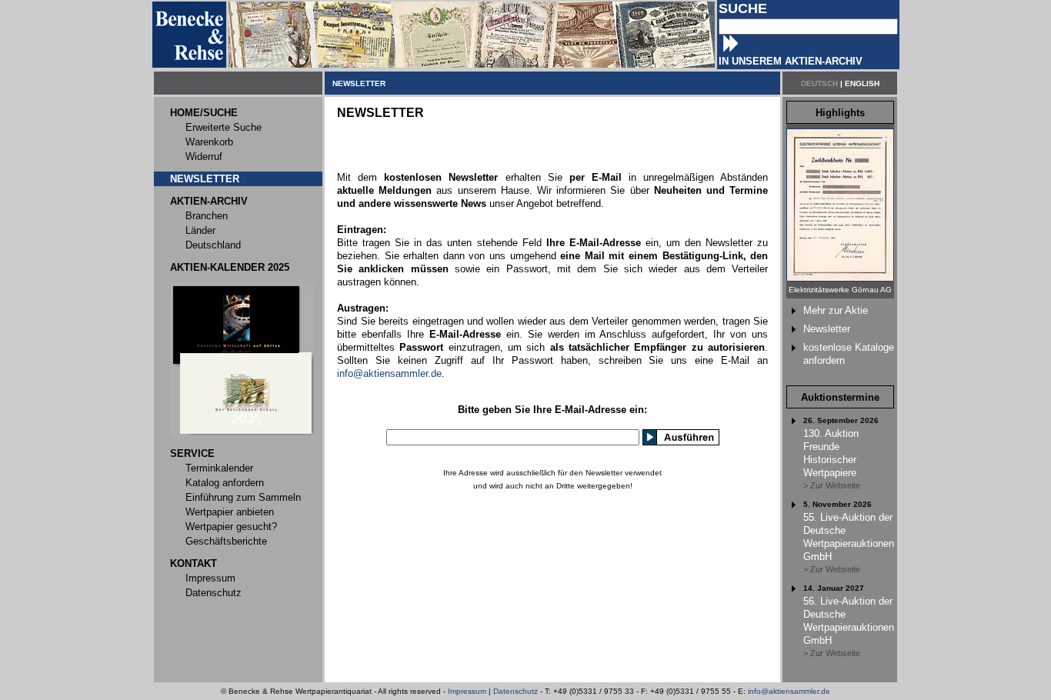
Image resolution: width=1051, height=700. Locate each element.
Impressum (467, 691)
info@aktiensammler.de (389, 373)
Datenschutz (515, 691)
